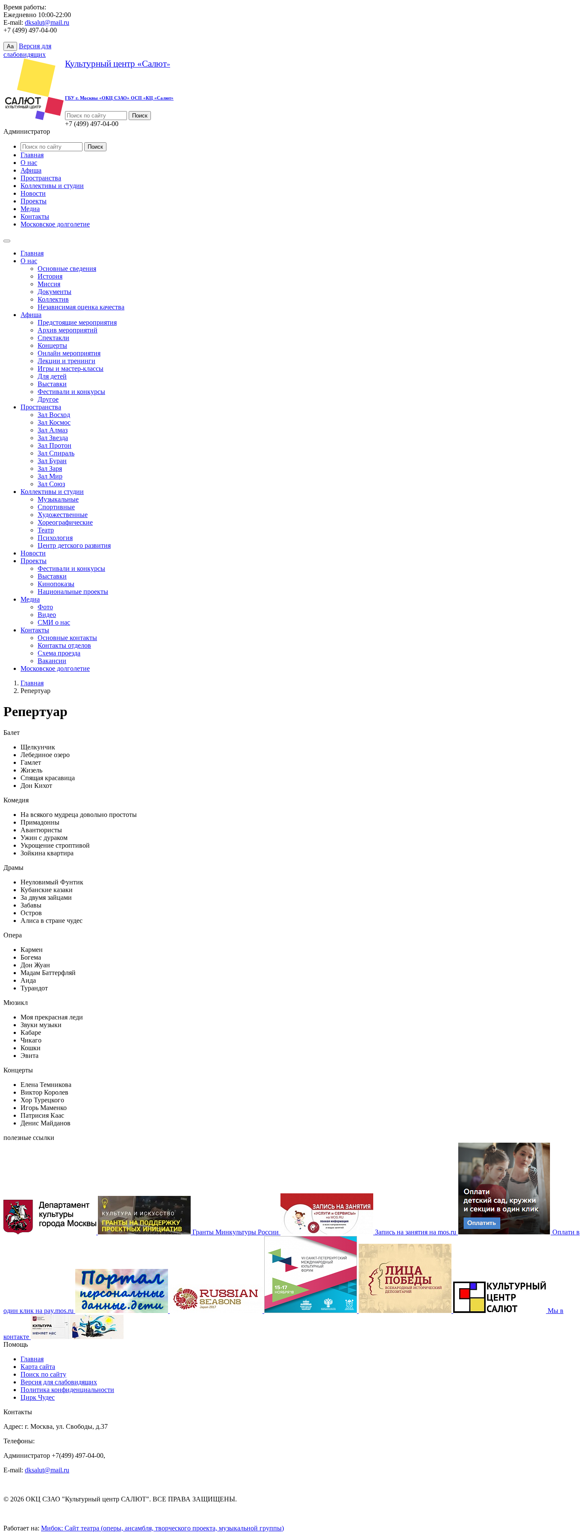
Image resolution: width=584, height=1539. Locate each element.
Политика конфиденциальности (67, 1389)
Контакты (35, 216)
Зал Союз (51, 484)
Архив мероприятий (67, 330)
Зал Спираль (56, 453)
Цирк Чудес (38, 1397)
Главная (32, 155)
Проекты (34, 201)
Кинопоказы (56, 583)
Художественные (63, 514)
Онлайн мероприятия (69, 353)
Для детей (52, 376)
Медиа (30, 208)
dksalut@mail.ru (47, 22)
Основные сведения (67, 268)
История (50, 276)
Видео (47, 614)
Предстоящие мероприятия (77, 322)
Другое (48, 399)
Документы (54, 291)
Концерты (52, 345)
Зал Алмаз (53, 430)
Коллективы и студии (52, 185)
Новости (33, 193)
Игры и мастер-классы (70, 368)
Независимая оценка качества (81, 307)
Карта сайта (38, 1366)
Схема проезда (59, 653)
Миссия (49, 284)
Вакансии (52, 660)
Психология (55, 537)
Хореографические (65, 522)
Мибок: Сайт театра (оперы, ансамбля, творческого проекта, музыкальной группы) (162, 1528)
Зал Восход (54, 414)
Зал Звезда (53, 437)
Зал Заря (50, 468)
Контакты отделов (64, 645)
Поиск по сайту (43, 1374)
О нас (29, 162)
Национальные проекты (73, 591)
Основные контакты (67, 637)
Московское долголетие (55, 224)
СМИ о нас (54, 622)
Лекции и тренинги (66, 360)
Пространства (41, 178)
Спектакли (53, 337)
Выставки (52, 384)
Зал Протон (54, 445)
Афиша (31, 170)
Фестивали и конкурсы (71, 391)
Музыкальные (58, 499)
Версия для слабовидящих (59, 1382)
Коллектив (53, 299)
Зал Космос (54, 422)
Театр (46, 530)
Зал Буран (52, 460)
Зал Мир (50, 476)
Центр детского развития (74, 545)
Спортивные (56, 507)
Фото (45, 607)
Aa (10, 46)
